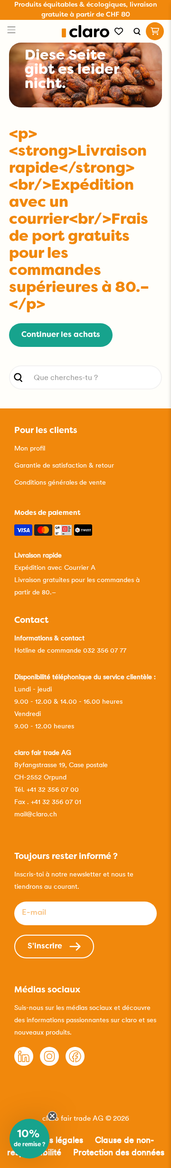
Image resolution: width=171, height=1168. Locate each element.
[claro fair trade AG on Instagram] (49, 1063)
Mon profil (29, 448)
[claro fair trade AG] (85, 31)
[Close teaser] (52, 1116)
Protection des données (118, 1152)
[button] (29, 1139)
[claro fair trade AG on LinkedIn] (23, 1063)
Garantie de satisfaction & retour (64, 465)
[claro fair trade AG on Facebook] (75, 1063)
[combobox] (85, 377)
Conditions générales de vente (60, 482)
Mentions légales (50, 1140)
